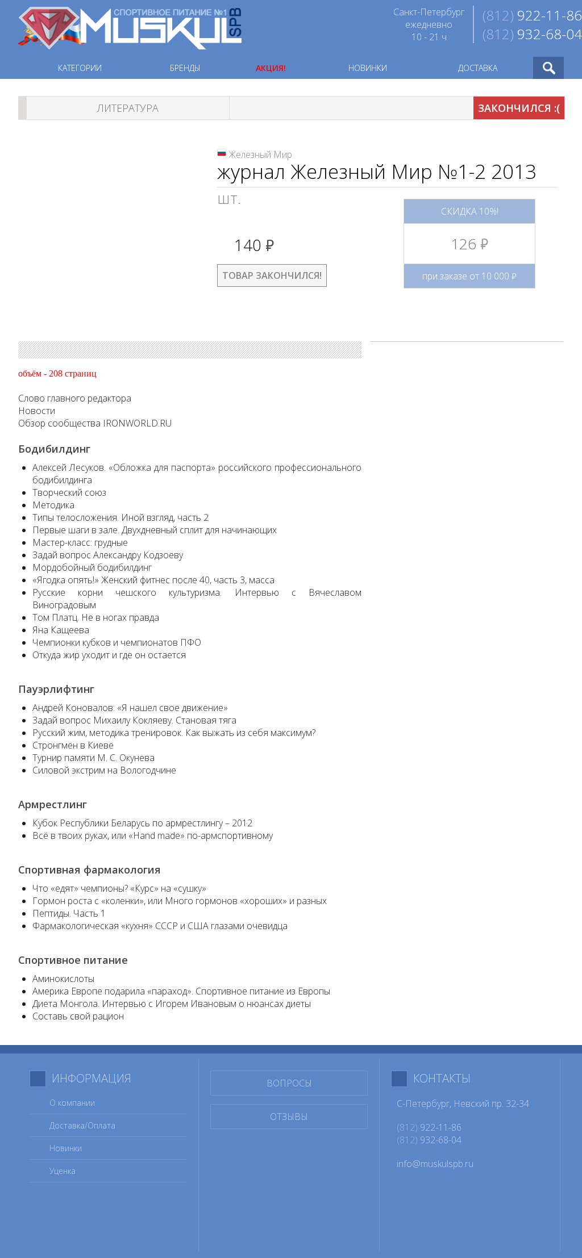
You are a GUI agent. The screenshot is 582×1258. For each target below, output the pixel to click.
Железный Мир (260, 154)
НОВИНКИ (367, 67)
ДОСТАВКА (477, 67)
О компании (72, 1102)
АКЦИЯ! (271, 67)
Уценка (62, 1170)
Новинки (65, 1148)
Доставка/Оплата (82, 1125)
